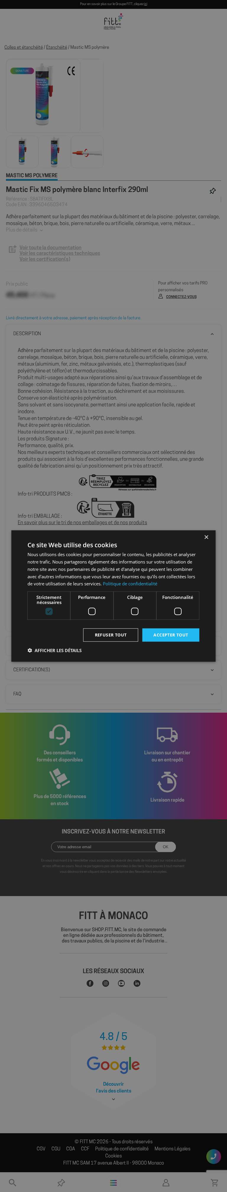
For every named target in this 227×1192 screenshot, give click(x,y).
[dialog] (113, 596)
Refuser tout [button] (111, 635)
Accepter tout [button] (170, 635)
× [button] (206, 537)
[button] (54, 650)
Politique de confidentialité (130, 584)
